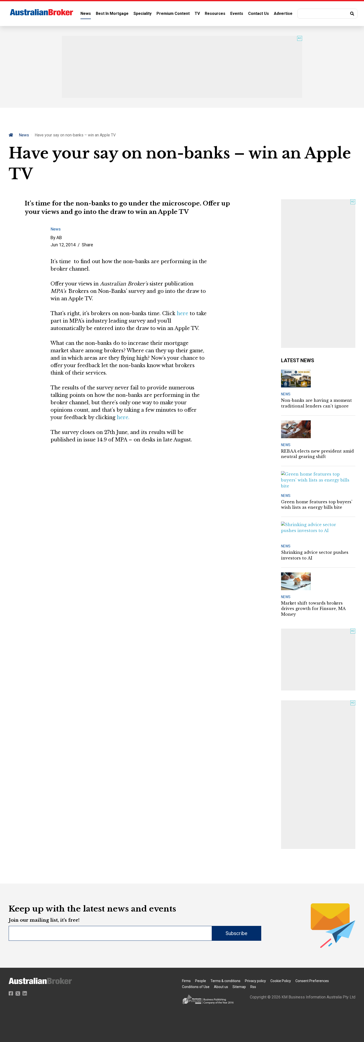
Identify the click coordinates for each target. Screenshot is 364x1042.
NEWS (285, 394)
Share (87, 244)
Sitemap (239, 987)
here (182, 313)
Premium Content (173, 13)
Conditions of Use (195, 987)
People (200, 981)
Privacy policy (255, 981)
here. (123, 417)
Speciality (142, 13)
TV (197, 13)
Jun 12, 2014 (63, 244)
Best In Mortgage (112, 13)
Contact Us (258, 13)
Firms (186, 981)
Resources (215, 13)
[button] (327, 14)
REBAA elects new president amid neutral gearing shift (317, 454)
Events (236, 13)
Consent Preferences (312, 981)
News (85, 13)
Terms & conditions (225, 981)
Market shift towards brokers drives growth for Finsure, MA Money (313, 609)
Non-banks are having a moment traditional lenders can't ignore (316, 403)
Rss (253, 987)
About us (221, 987)
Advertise (283, 13)
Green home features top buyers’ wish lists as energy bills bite (316, 504)
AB (59, 237)
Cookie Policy (280, 981)
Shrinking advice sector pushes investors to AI (314, 555)
